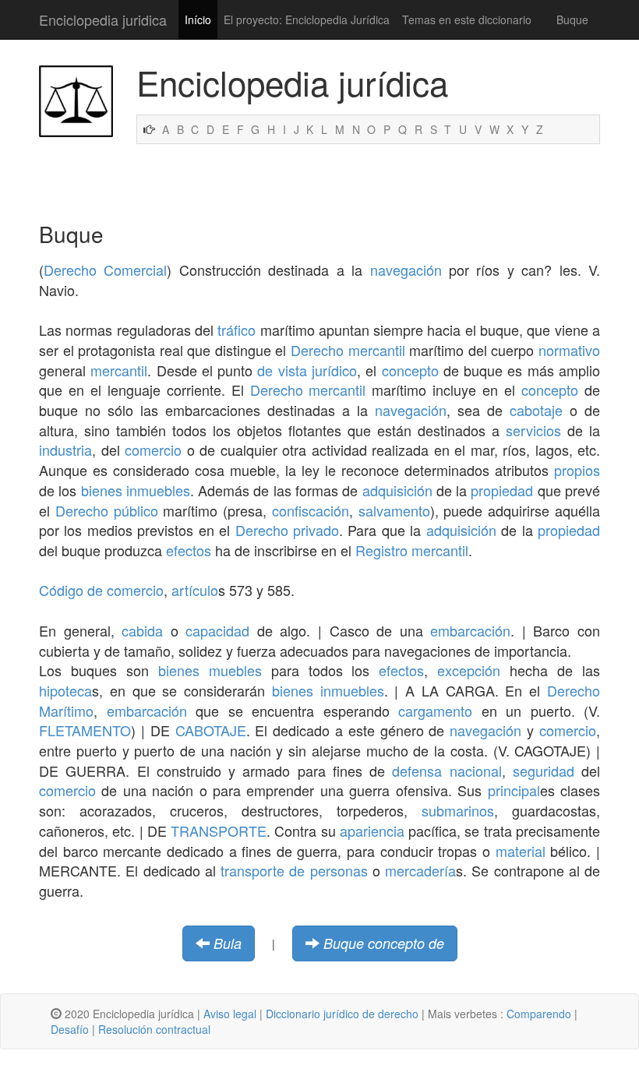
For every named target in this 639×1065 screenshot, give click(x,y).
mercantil (118, 370)
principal (514, 790)
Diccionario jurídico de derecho (342, 1013)
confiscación (310, 510)
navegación (406, 269)
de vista (281, 370)
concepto (410, 370)
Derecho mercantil (348, 350)
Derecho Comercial (105, 269)
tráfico (236, 329)
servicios (533, 430)
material (520, 851)
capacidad (217, 630)
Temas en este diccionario (466, 19)
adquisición (397, 490)
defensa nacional (446, 770)
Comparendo (539, 1013)
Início (198, 19)
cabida (142, 630)
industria (65, 449)
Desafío (70, 1029)
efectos (188, 550)
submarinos (458, 810)
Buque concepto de (383, 943)
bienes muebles (210, 670)
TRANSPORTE (219, 830)
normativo (569, 350)
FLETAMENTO (85, 730)
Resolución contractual (154, 1029)
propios (577, 470)
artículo (194, 590)
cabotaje (536, 410)
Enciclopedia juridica (103, 19)
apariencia (372, 830)
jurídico (334, 370)
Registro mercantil (411, 550)
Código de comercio (101, 590)
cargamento (435, 710)
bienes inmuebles (135, 490)
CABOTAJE (210, 730)
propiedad (502, 490)
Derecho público (106, 510)
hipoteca (65, 690)
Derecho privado (287, 530)
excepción (468, 670)
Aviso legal (229, 1013)
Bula (228, 943)
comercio (153, 449)
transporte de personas (294, 870)
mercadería (420, 870)
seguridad (543, 770)
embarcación (470, 630)
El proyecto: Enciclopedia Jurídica (307, 19)
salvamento (394, 510)
